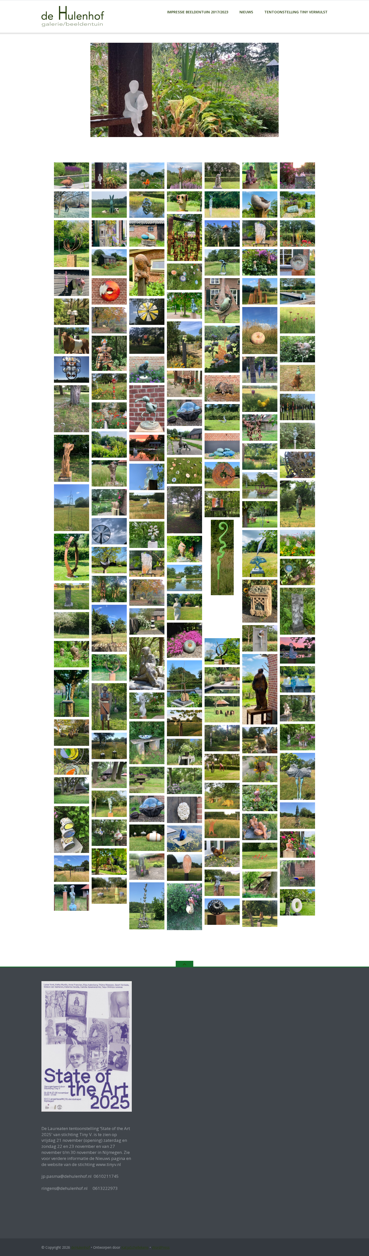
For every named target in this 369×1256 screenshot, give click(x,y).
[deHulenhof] (73, 16)
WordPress (161, 1247)
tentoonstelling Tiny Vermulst (296, 12)
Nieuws (246, 12)
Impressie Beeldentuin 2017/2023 (197, 12)
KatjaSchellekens (135, 1247)
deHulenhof (80, 1247)
